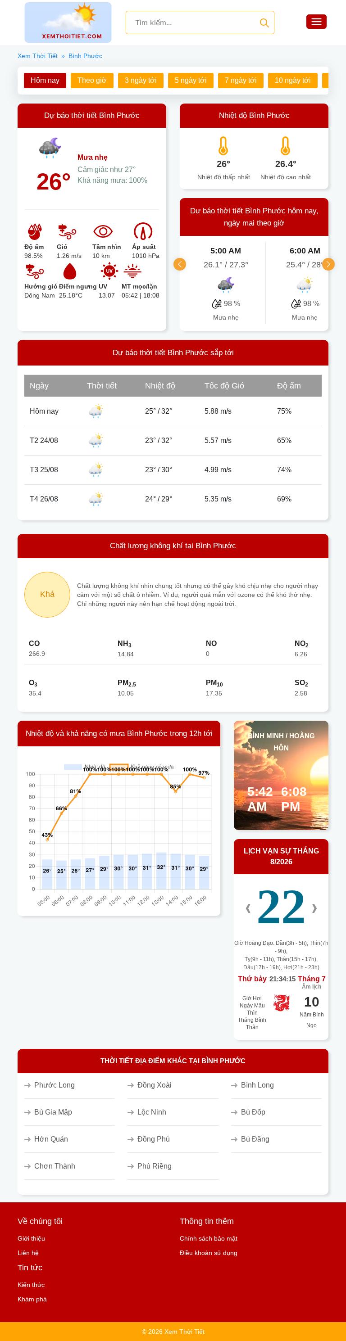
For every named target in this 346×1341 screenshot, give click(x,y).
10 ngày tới (293, 80)
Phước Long (54, 1085)
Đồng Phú (153, 1139)
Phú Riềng (154, 1166)
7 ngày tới (241, 80)
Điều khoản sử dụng (208, 1252)
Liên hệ (28, 1252)
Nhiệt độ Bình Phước (254, 115)
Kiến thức (31, 1284)
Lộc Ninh (151, 1112)
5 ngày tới (191, 80)
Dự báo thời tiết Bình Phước (92, 115)
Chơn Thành (54, 1166)
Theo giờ (92, 80)
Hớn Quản (51, 1139)
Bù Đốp (253, 1112)
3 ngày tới (141, 80)
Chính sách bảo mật (208, 1238)
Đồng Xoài (154, 1085)
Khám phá (32, 1299)
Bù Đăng (255, 1139)
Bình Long (257, 1085)
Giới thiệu (31, 1238)
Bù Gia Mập (53, 1112)
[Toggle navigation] (316, 22)
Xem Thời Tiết (38, 55)
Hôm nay (45, 80)
